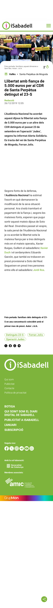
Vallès (12, 74)
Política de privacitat (15, 392)
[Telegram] (21, 450)
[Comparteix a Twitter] (5, 346)
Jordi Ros (38, 269)
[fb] (6, 450)
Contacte (9, 388)
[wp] (31, 450)
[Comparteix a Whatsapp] (14, 346)
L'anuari (10, 425)
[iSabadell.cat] (16, 30)
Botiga (9, 406)
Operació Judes (15, 339)
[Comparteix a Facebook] (10, 346)
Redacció (9, 100)
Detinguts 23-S (15, 334)
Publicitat (9, 383)
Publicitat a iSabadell (21, 420)
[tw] (11, 450)
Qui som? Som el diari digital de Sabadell (20, 413)
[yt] (26, 450)
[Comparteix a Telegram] (19, 346)
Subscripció (13, 430)
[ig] (16, 450)
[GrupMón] (26, 498)
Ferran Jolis (36, 334)
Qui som (9, 379)
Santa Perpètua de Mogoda (33, 74)
